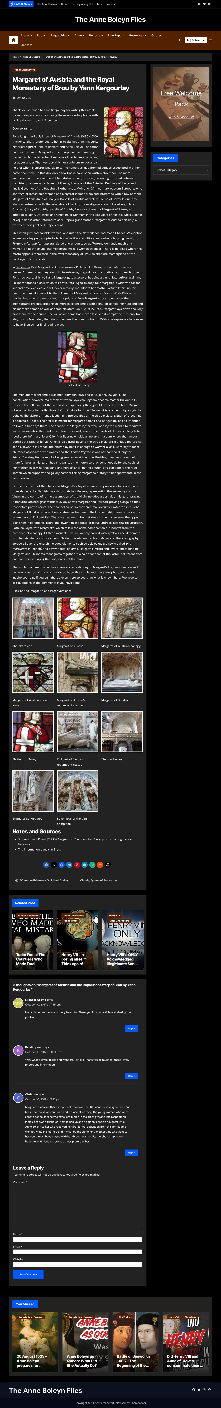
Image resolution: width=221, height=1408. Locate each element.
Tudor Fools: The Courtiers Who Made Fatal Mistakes (30, 961)
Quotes (156, 35)
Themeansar (138, 1403)
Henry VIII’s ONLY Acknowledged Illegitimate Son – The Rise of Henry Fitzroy (122, 963)
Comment (20, 1182)
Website (18, 1259)
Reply (131, 1028)
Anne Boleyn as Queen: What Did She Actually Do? (82, 1361)
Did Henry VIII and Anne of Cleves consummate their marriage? (183, 1363)
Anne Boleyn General (30, 1317)
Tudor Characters (24, 69)
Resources (137, 35)
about (76, 141)
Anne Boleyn (74, 147)
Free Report (116, 35)
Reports (95, 35)
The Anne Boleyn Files (110, 19)
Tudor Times (70, 920)
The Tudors (125, 1317)
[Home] (13, 40)
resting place (56, 324)
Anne (79, 35)
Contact (27, 45)
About (25, 35)
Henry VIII (114, 915)
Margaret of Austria (67, 136)
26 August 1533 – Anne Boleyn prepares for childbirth (32, 1363)
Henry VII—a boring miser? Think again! (73, 959)
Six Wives (190, 1317)
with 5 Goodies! (181, 117)
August (85, 309)
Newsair (121, 1403)
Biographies (59, 35)
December (23, 267)
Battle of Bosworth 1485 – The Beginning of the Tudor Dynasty (133, 1363)
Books (41, 35)
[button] (210, 40)
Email (17, 1247)
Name (18, 1234)
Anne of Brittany (48, 147)
